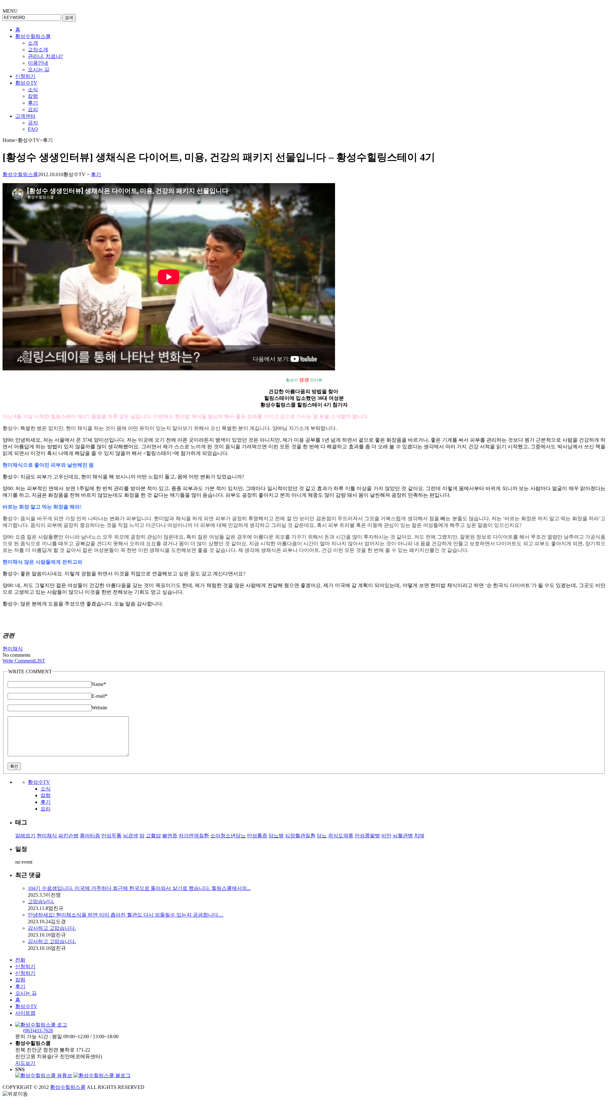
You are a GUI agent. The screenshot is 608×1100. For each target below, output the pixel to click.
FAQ (33, 129)
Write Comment (18, 660)
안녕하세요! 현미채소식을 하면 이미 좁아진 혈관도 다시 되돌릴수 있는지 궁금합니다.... (125, 915)
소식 (33, 89)
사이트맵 (25, 1013)
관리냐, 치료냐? (45, 56)
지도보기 (25, 1063)
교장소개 (38, 49)
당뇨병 (276, 835)
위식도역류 (340, 835)
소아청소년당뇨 (228, 835)
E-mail (99, 696)
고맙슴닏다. (41, 901)
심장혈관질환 (300, 835)
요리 (33, 109)
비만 (386, 835)
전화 (20, 959)
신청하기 (25, 76)
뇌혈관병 (403, 835)
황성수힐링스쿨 (33, 36)
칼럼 (33, 96)
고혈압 (153, 835)
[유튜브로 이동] (43, 1075)
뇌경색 (130, 835)
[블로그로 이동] (101, 1075)
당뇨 (322, 835)
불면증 (169, 835)
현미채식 (13, 648)
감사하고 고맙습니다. (52, 928)
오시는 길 (38, 69)
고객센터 (25, 116)
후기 (33, 103)
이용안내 (38, 63)
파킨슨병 (68, 835)
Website (99, 707)
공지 (33, 122)
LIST (39, 660)
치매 (419, 835)
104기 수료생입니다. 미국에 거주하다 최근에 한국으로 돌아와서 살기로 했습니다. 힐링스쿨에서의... (139, 888)
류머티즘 (90, 835)
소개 (33, 43)
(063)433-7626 (38, 1030)
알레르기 (25, 835)
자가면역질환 (194, 835)
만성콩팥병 (367, 835)
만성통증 (257, 835)
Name (99, 684)
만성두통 (111, 835)
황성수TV (26, 83)
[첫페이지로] (41, 1024)
